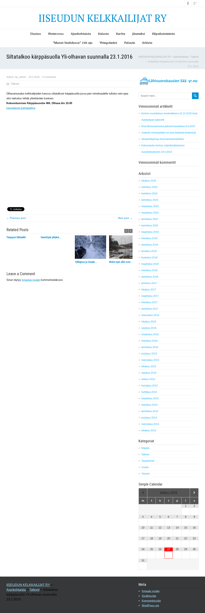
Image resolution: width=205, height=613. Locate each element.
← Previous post (16, 218)
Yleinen (145, 473)
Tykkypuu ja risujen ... (86, 261)
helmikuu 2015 (149, 404)
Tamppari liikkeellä (16, 237)
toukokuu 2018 (149, 257)
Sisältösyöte (149, 595)
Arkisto (147, 43)
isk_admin (20, 77)
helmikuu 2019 (149, 238)
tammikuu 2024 (149, 200)
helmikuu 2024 (149, 193)
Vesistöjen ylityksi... (51, 237)
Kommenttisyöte (151, 600)
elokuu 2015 (148, 379)
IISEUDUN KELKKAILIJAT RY (102, 18)
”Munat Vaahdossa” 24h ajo (72, 43)
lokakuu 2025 (148, 180)
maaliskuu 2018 (150, 264)
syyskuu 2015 (148, 372)
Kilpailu (145, 448)
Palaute (129, 43)
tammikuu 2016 (149, 347)
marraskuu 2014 (150, 424)
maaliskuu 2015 (150, 398)
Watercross (56, 34)
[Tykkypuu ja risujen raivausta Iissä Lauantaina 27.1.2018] (92, 247)
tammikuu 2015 (149, 411)
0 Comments (49, 77)
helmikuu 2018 (149, 270)
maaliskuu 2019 (150, 232)
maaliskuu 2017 (150, 296)
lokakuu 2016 (148, 321)
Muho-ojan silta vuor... (120, 261)
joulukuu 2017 (149, 283)
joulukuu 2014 (149, 417)
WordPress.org (150, 605)
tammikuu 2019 (149, 244)
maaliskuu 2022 (150, 212)
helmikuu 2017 (149, 302)
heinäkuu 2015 (149, 385)
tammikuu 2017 (149, 308)
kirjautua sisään (31, 279)
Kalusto (103, 34)
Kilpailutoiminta (163, 34)
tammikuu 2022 (149, 219)
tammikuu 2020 (149, 225)
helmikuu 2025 (149, 187)
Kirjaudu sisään (151, 591)
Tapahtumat (147, 460)
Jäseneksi (138, 34)
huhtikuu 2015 (149, 392)
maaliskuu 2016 (150, 334)
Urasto (145, 467)
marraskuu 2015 (150, 360)
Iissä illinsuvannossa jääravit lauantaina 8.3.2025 (168, 126)
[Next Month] (194, 492)
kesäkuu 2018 (149, 251)
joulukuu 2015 (149, 353)
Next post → (125, 218)
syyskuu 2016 (148, 328)
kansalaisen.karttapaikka (20, 107)
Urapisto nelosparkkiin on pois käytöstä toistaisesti (168, 132)
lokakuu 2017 (148, 289)
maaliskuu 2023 (150, 206)
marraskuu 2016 (150, 315)
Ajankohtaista (81, 34)
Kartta (120, 34)
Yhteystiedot (108, 43)
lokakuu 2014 (148, 430)
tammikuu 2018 (149, 276)
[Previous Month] (143, 492)
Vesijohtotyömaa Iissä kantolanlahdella (162, 139)
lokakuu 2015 (148, 366)
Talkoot (195, 56)
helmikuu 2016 (149, 340)
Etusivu (35, 34)
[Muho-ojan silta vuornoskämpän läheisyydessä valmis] (126, 247)
